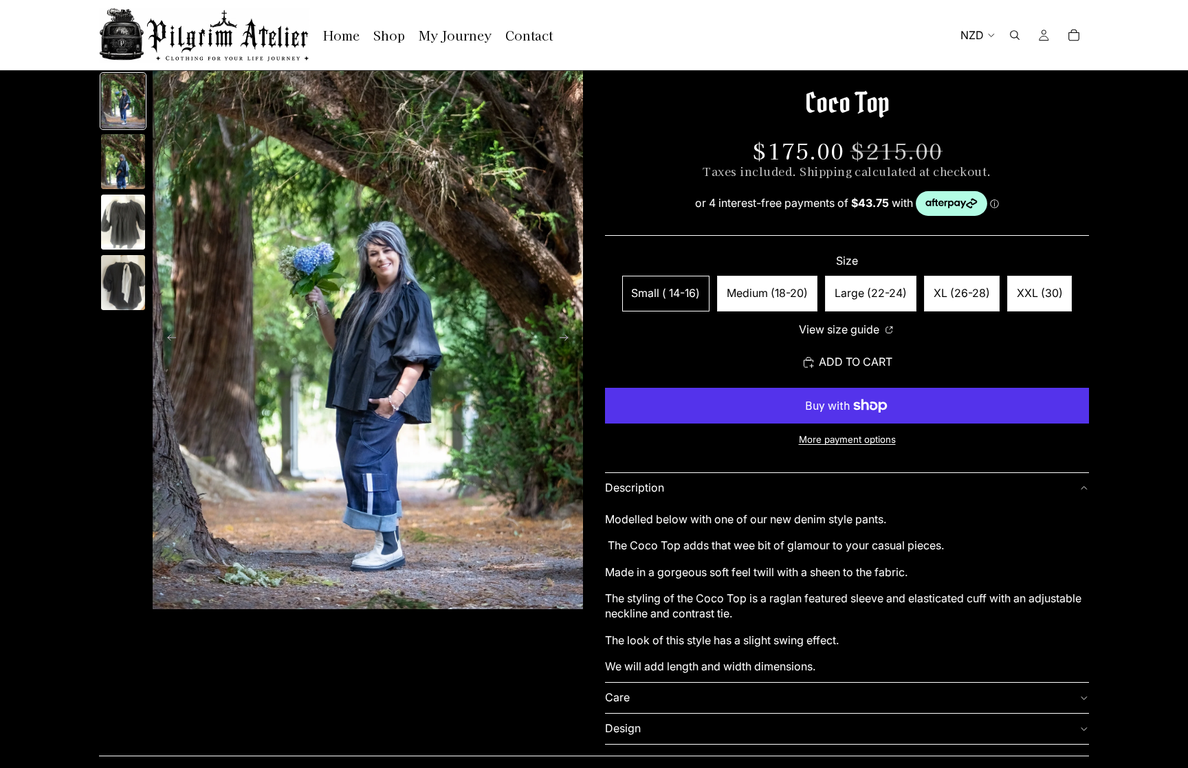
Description (634, 487)
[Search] (1015, 35)
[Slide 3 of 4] (123, 222)
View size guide (840, 329)
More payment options (847, 439)
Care (617, 697)
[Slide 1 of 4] (123, 101)
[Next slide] (568, 340)
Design (623, 728)
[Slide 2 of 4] (123, 161)
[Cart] (1074, 35)
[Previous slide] (168, 340)
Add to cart (855, 362)
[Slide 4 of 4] (123, 282)
